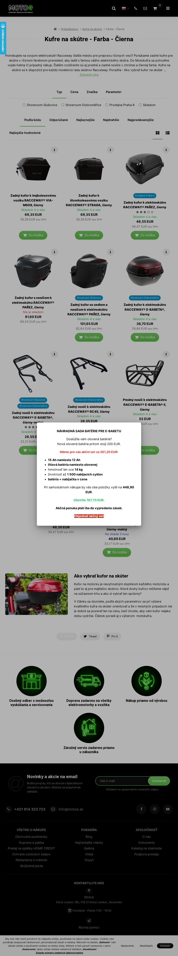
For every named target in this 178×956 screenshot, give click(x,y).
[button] (138, 418)
